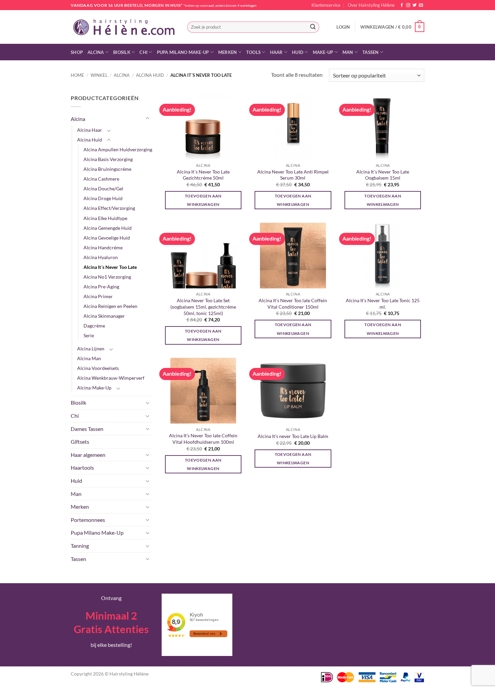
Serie (89, 335)
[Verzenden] (313, 27)
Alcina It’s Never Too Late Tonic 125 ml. (383, 303)
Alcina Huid (150, 75)
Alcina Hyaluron (101, 257)
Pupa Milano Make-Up (183, 52)
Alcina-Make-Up (94, 387)
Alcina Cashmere (101, 179)
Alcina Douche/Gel (103, 188)
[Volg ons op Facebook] (402, 5)
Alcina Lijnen (90, 348)
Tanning (80, 545)
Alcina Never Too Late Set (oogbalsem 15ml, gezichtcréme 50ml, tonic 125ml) (203, 306)
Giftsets (80, 441)
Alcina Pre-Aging (101, 286)
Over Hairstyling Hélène (371, 5)
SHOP (77, 52)
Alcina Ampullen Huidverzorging (118, 149)
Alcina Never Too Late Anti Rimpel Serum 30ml (293, 175)
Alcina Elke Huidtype (105, 218)
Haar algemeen (88, 454)
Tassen (370, 52)
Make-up (323, 52)
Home (77, 75)
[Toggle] (147, 119)
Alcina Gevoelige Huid (107, 238)
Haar (276, 52)
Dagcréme (94, 325)
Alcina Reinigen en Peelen (110, 306)
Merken (227, 52)
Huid (297, 52)
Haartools (82, 467)
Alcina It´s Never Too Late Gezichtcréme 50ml (203, 175)
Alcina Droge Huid (103, 198)
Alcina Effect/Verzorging (109, 208)
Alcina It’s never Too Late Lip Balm (293, 436)
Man (347, 52)
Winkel (99, 75)
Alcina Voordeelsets (98, 368)
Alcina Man (89, 358)
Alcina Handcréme (103, 247)
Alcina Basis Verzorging (108, 159)
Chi (143, 52)
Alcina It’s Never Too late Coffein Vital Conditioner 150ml (293, 303)
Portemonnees (88, 519)
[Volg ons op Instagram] (408, 5)
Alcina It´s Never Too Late (110, 267)
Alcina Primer (98, 296)
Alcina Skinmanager (104, 316)
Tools (253, 52)
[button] (343, 27)
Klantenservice (325, 5)
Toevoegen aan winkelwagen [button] (203, 200)
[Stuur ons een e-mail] (421, 5)
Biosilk (121, 52)
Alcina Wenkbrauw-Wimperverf (110, 378)
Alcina (96, 52)
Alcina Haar (89, 130)
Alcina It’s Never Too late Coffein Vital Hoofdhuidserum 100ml (203, 439)
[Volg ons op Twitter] (414, 5)
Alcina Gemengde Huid (108, 228)
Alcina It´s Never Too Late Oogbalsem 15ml (382, 175)
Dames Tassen (87, 429)
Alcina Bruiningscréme (107, 169)
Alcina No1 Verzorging (107, 277)
